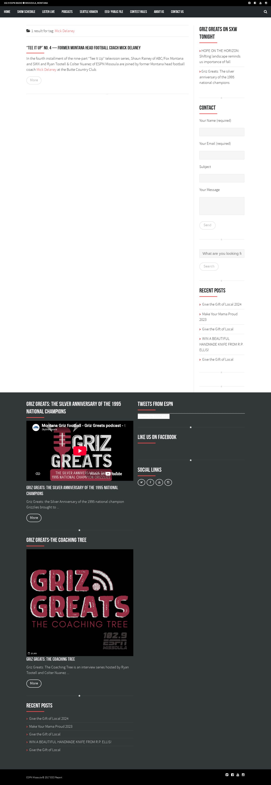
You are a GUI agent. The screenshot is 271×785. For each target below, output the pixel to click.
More (34, 80)
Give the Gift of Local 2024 (221, 304)
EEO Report (56, 777)
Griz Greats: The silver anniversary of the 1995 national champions (216, 77)
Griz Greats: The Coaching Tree (50, 659)
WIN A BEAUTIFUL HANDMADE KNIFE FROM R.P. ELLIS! (221, 344)
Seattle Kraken (89, 11)
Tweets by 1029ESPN (153, 416)
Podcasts (67, 11)
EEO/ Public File (114, 11)
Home (7, 11)
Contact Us (177, 11)
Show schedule (26, 11)
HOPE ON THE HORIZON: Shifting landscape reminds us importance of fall (219, 56)
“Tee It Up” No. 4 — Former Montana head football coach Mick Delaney (83, 47)
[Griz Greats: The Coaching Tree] (79, 602)
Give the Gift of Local (218, 329)
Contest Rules (138, 11)
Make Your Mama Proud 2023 (50, 726)
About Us (159, 11)
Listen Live (48, 11)
